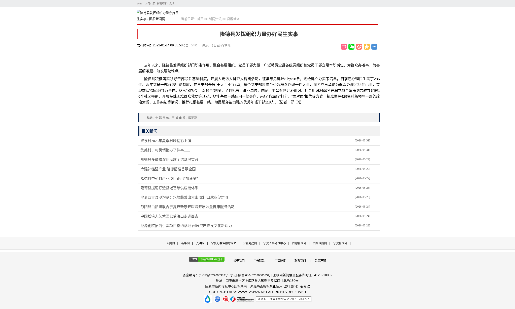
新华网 (185, 243)
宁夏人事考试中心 (274, 243)
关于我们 (239, 260)
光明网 (200, 243)
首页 (200, 19)
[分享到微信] (351, 47)
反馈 (171, 3)
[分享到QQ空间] (367, 47)
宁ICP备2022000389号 (213, 275)
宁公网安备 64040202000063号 (250, 275)
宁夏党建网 (250, 243)
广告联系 (259, 260)
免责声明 (320, 260)
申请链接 (280, 260)
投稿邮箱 (162, 3)
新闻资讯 (215, 19)
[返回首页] (159, 16)
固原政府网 (320, 243)
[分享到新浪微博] (359, 47)
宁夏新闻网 (340, 243)
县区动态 (233, 19)
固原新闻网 (299, 243)
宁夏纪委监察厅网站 (223, 243)
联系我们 (300, 260)
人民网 (170, 243)
